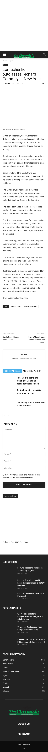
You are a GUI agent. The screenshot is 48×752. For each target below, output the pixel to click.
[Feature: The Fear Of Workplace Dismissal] (9, 596)
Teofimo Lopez (15, 306)
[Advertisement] (24, 25)
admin (7, 83)
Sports (11, 61)
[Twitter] (11, 89)
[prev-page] (4, 415)
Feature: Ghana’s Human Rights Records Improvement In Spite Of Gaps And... (31, 583)
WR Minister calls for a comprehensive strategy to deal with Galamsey (30, 616)
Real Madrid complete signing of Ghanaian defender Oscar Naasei (28, 380)
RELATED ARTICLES (12, 371)
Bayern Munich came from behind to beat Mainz (36, 340)
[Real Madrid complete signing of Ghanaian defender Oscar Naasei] (9, 380)
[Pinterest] (16, 89)
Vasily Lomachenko (30, 306)
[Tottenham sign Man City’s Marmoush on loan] (9, 393)
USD (17, 542)
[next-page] (8, 415)
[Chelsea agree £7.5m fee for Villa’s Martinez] (9, 405)
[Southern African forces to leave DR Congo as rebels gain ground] (9, 642)
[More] (28, 89)
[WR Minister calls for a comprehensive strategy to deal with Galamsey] (9, 617)
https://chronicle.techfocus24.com (24, 358)
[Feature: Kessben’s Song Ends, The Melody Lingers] (9, 571)
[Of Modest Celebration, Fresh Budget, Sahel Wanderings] (9, 630)
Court (19, 744)
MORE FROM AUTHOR (32, 371)
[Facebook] (5, 89)
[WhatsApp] (22, 89)
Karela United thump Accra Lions (11, 338)
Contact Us (27, 744)
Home (5, 61)
